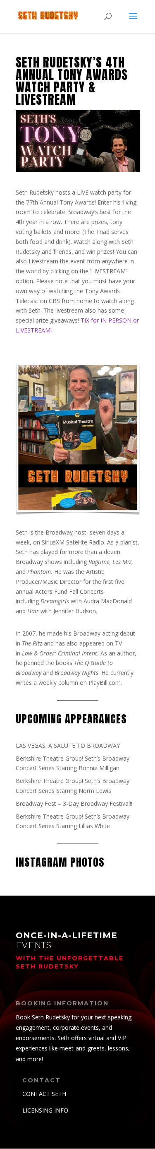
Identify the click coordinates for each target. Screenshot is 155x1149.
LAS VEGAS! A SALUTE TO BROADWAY (68, 745)
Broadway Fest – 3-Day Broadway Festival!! (74, 803)
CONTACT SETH (44, 1094)
